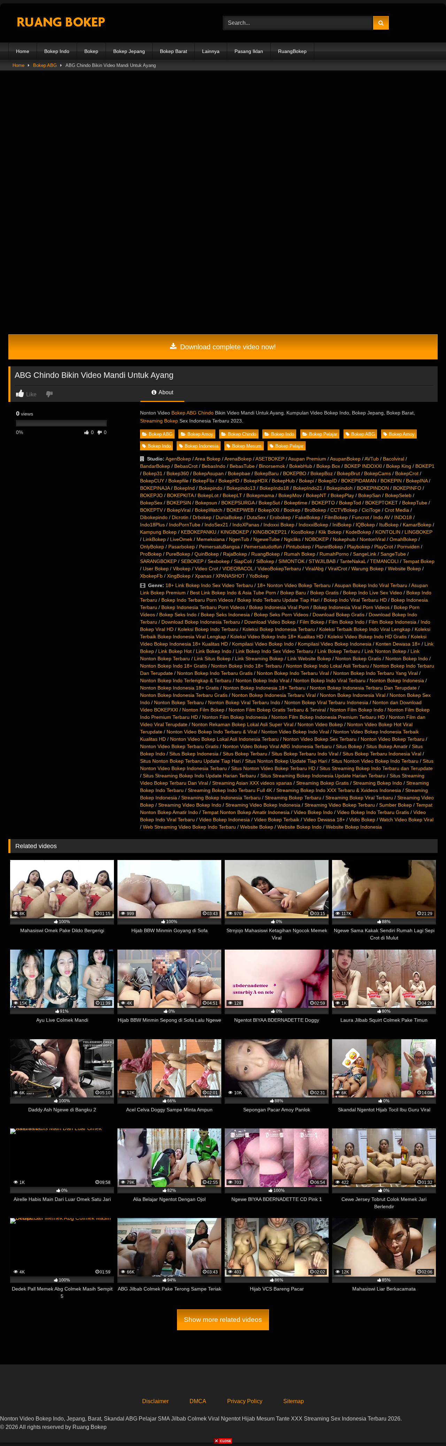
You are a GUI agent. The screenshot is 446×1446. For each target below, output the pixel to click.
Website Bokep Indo (299, 827)
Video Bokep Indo (313, 812)
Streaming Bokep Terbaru (293, 797)
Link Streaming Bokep (259, 658)
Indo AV (381, 517)
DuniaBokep (229, 517)
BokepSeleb (398, 495)
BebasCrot (186, 466)
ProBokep (151, 554)
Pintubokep (298, 546)
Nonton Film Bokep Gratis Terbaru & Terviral (277, 710)
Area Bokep (208, 459)
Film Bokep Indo (346, 622)
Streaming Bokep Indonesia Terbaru (221, 797)
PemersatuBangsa (219, 546)
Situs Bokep (349, 746)
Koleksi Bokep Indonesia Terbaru (279, 629)
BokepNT (316, 495)
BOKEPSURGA (237, 502)
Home (22, 51)
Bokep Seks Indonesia (225, 614)
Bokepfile (178, 481)
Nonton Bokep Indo (406, 658)
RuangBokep (292, 51)
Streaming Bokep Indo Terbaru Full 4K (230, 790)
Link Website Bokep (309, 658)
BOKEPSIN (179, 502)
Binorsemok (272, 466)
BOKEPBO (294, 473)
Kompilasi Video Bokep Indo (263, 644)
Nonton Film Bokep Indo (356, 710)
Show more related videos (223, 1319)
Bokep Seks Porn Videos (281, 614)
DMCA (198, 1401)
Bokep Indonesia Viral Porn (279, 607)
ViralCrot (337, 568)
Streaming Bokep (159, 421)
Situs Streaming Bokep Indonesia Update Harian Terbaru (322, 775)
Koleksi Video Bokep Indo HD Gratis (367, 636)
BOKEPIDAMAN (358, 481)
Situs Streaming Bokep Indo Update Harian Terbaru (199, 775)
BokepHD (228, 481)
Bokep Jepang (129, 51)
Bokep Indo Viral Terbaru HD (355, 600)
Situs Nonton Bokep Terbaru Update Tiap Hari (190, 761)
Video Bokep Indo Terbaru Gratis (373, 812)
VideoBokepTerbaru (279, 568)
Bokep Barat (173, 51)
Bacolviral (393, 459)
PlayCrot (383, 546)
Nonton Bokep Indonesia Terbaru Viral (274, 695)
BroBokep (315, 510)
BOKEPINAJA (155, 488)
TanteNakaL (353, 561)
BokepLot (208, 495)
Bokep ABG (45, 65)
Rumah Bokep (299, 554)
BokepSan (369, 495)
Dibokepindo (154, 517)
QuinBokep (206, 554)
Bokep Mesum (246, 446)
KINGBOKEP (235, 532)
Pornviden (408, 546)
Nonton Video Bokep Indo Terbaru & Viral (212, 732)
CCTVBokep (343, 510)
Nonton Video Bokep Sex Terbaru (319, 739)
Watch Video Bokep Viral (406, 819)
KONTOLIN (387, 532)
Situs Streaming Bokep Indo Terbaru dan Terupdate (376, 768)
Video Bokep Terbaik (276, 819)
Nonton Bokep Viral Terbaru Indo (244, 702)
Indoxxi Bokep (278, 524)
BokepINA (417, 481)
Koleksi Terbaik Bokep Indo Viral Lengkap (364, 629)
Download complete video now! (227, 347)
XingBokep (179, 576)
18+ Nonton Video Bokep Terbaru (294, 585)
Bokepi (306, 481)
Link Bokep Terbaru (338, 651)
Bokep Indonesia (201, 446)
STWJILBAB (322, 561)
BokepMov (290, 495)
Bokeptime (295, 502)
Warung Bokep (367, 568)
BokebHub (300, 466)
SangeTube (393, 554)
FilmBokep (336, 517)
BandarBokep (155, 466)
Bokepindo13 (240, 488)
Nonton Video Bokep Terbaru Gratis (179, 746)
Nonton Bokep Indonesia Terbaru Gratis (184, 695)
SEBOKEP (192, 561)
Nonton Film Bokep (203, 710)
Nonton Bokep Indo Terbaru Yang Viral (375, 673)
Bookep (292, 510)
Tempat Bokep (419, 561)
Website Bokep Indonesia (354, 827)
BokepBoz (321, 473)
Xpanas (203, 576)
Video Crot (206, 568)
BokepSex (151, 502)
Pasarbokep (181, 546)
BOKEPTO (323, 502)
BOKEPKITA (180, 495)
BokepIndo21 (307, 488)
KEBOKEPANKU (198, 532)
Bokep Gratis (324, 592)
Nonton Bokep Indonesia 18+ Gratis (179, 688)
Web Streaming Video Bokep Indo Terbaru (189, 827)
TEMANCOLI (384, 561)
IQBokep (365, 524)
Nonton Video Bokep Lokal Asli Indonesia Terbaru (224, 739)
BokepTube (414, 502)
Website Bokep (404, 568)
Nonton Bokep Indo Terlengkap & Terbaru (185, 680)
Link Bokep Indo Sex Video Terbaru (274, 651)
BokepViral (179, 510)
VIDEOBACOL (237, 568)
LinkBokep (154, 539)
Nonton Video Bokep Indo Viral (295, 732)
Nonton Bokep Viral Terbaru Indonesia (326, 702)
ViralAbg (314, 568)
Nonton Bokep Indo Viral (262, 680)
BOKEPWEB (240, 510)
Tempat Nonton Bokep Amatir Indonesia (246, 812)
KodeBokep (358, 532)
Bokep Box (328, 466)
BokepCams (377, 473)
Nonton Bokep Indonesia (397, 680)
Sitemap (293, 1401)
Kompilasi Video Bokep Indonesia (334, 644)
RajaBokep (235, 554)
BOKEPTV (151, 510)
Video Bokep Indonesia (224, 819)
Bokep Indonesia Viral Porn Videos (351, 607)
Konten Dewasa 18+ (398, 644)
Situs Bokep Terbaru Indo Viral (304, 753)
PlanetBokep (329, 546)
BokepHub (283, 481)
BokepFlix (203, 481)
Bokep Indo (56, 51)
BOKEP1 (425, 466)
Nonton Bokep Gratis (358, 658)
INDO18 (403, 517)
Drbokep (202, 517)
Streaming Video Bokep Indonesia (262, 805)
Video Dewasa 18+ (324, 819)
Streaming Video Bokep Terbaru (340, 805)
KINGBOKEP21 (270, 532)
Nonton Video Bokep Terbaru (392, 739)
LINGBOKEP (418, 532)
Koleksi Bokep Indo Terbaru (208, 629)
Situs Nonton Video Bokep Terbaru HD (273, 768)
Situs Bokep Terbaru (245, 753)
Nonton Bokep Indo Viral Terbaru (329, 680)
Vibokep (182, 568)
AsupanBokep (345, 459)
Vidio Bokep (362, 819)
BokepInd (184, 488)
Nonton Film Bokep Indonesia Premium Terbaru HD (328, 717)
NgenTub (239, 539)
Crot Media (397, 510)
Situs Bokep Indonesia (193, 753)
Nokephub (344, 539)
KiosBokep (302, 532)
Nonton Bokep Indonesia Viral (352, 695)
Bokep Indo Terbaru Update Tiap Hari (278, 600)
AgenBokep (178, 459)
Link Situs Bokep (212, 658)
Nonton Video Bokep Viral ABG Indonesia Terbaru (277, 746)
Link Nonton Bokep (385, 651)
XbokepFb (151, 576)
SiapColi (243, 561)
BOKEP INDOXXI (363, 466)
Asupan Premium (307, 459)
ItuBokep (389, 524)
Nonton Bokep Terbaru (179, 702)
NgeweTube (266, 539)
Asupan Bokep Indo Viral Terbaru (370, 585)
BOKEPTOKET (381, 502)
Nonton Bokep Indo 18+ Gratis (173, 666)
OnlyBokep (152, 546)
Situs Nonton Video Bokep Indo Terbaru (374, 761)
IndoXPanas (245, 524)
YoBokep (259, 576)
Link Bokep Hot (175, 651)
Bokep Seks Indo (178, 614)
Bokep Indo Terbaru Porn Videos (197, 600)
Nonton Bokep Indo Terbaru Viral (293, 673)
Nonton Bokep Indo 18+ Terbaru (246, 666)
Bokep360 (178, 473)
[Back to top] (424, 1425)
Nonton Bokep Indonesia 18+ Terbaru (264, 688)
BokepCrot (406, 473)
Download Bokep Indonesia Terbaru (200, 622)
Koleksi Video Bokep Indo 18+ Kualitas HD (276, 636)
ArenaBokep (238, 459)
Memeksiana (211, 539)
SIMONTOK (291, 561)
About (165, 392)
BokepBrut (348, 473)
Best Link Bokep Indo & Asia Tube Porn (233, 592)
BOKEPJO (151, 495)
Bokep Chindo (242, 434)
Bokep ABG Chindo (192, 413)
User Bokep (156, 568)
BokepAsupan (208, 473)
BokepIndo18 (274, 488)
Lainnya (211, 51)
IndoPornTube (184, 524)
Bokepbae (239, 473)
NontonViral (372, 539)
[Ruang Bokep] (60, 23)
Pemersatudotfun (263, 546)
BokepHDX (256, 481)
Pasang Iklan (248, 51)
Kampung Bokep (158, 532)
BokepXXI (268, 510)
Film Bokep (312, 622)
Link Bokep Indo (213, 651)
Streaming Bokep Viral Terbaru (359, 797)
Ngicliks (292, 539)
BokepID (327, 481)
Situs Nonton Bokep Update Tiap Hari (286, 761)
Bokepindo (210, 488)
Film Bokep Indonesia (392, 622)
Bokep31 (152, 473)
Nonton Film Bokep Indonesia (234, 717)
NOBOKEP (317, 539)
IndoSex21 (216, 524)
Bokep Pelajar (323, 434)
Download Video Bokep (269, 622)
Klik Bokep (329, 532)
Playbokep (358, 546)
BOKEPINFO (407, 488)
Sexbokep (219, 561)
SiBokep (265, 561)
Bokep (91, 51)
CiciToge (371, 510)
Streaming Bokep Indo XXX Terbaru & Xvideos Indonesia (338, 790)
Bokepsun (206, 502)
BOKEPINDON (373, 488)
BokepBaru (266, 473)
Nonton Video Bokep (320, 724)
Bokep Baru (293, 592)
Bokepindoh (339, 488)
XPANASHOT (230, 576)
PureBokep (178, 554)
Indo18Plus (152, 524)
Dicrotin (180, 517)
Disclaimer (155, 1401)
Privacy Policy (244, 1401)
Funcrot (360, 517)
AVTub (371, 459)
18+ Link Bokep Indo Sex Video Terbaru (209, 585)
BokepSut (269, 502)
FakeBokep (307, 517)
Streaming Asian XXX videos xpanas (252, 783)
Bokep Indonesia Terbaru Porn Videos (203, 607)
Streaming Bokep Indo (377, 783)
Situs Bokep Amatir (387, 746)
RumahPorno (334, 554)
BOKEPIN (391, 481)
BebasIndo (213, 466)
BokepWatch (208, 510)
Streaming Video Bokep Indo (189, 805)
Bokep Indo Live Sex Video (372, 592)
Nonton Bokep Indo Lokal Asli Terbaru (327, 666)
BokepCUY (152, 481)
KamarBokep (417, 524)
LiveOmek (181, 539)
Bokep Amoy (200, 434)
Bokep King (398, 466)
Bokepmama (260, 495)
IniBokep (342, 524)
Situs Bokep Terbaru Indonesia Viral (382, 753)
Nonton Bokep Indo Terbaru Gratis (215, 673)
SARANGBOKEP (158, 561)
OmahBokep (403, 539)
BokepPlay (342, 495)
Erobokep (280, 517)
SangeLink (364, 554)
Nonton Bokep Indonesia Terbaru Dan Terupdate (363, 688)
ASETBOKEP (269, 459)
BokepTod (350, 502)
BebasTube (242, 466)
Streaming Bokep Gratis (322, 783)
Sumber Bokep (395, 805)
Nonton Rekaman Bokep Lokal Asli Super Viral (242, 724)
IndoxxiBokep (313, 524)
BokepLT (232, 495)
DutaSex (256, 517)
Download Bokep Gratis (338, 614)
